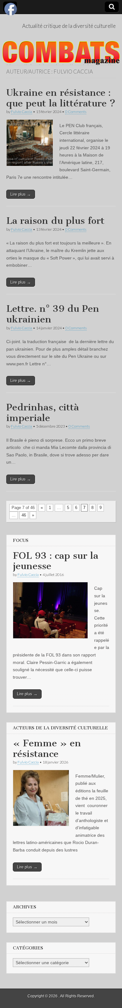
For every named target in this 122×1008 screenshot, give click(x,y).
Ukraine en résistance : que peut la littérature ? (60, 98)
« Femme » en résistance (47, 748)
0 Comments (75, 111)
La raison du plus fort (55, 220)
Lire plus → (20, 194)
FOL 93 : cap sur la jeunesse (55, 561)
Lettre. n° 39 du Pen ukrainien (52, 314)
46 (24, 515)
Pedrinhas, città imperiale (42, 413)
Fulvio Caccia (21, 111)
